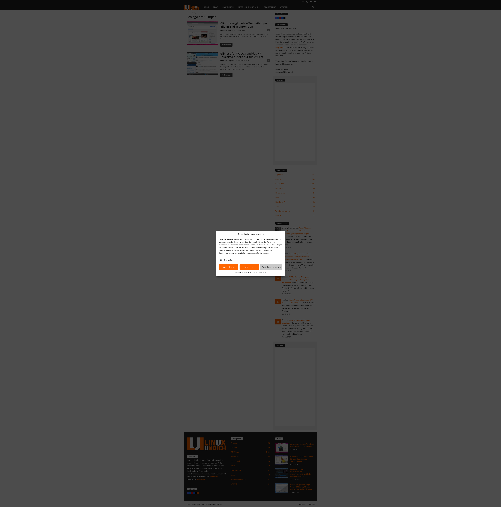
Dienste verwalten (226, 260)
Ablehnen (249, 267)
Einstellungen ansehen (271, 267)
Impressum (262, 273)
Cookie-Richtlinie (241, 273)
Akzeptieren (228, 267)
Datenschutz (252, 273)
